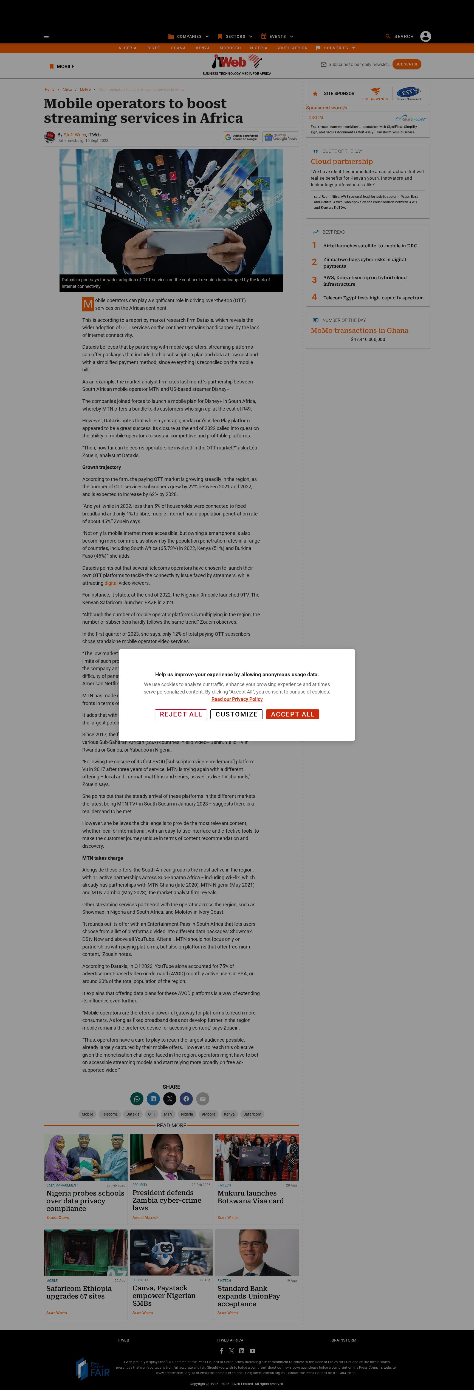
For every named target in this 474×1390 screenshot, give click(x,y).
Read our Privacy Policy (237, 699)
